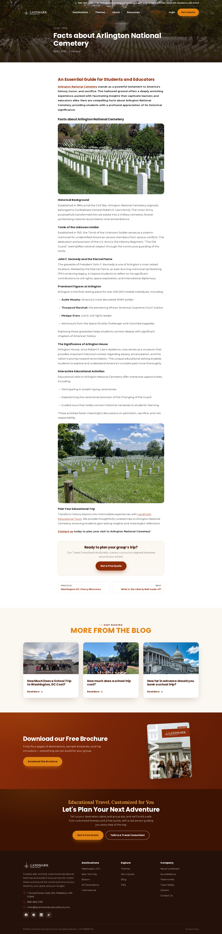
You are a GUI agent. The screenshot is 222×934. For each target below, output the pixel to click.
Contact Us (166, 895)
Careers (164, 890)
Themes (100, 12)
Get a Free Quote (111, 565)
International (89, 890)
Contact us (65, 531)
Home (56, 28)
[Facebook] (26, 915)
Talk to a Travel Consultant (127, 835)
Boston (86, 879)
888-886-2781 (85, 3)
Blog (65, 28)
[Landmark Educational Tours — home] (35, 12)
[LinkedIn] (41, 915)
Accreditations (168, 874)
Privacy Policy (192, 929)
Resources (133, 12)
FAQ (123, 885)
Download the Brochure (42, 761)
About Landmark (169, 868)
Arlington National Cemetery (77, 86)
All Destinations (90, 885)
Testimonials (167, 879)
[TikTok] (49, 915)
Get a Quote (188, 12)
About (116, 12)
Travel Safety (167, 885)
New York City (89, 874)
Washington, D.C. (91, 868)
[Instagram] (34, 915)
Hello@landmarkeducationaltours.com (121, 3)
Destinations (80, 12)
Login (172, 12)
